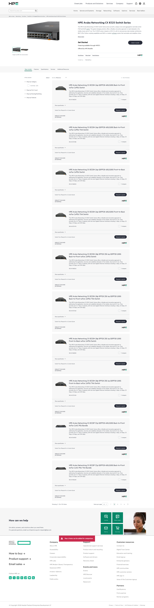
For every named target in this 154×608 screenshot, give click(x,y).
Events (85, 570)
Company (119, 3)
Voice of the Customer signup (127, 579)
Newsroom (87, 582)
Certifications (121, 589)
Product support (117, 520)
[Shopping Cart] (136, 3)
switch (88, 29)
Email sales (15, 564)
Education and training (124, 553)
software (114, 33)
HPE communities (123, 568)
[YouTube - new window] (29, 577)
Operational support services (93, 546)
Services (109, 3)
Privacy (111, 605)
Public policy (54, 579)
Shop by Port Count (32, 90)
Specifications (95, 55)
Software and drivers (90, 557)
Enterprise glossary (123, 561)
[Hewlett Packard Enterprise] (13, 3)
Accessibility (54, 549)
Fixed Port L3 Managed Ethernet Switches (36, 16)
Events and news (90, 567)
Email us (106, 531)
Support (130, 3)
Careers (52, 553)
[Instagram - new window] (18, 577)
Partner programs (123, 597)
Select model (135, 43)
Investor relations (55, 571)
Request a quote (120, 110)
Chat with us (88, 60)
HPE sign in (120, 576)
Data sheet (87, 55)
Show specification (59, 105)
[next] (128, 504)
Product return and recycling (93, 549)
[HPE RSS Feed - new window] (33, 577)
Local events (87, 578)
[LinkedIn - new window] (10, 577)
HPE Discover (87, 574)
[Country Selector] (140, 3)
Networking (18, 16)
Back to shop (11, 16)
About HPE (53, 546)
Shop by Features (31, 97)
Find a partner (121, 593)
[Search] (35, 10)
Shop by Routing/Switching (34, 94)
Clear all (47, 77)
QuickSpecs (81, 55)
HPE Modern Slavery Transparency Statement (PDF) (61, 566)
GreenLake (78, 3)
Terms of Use (119, 605)
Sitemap (142, 605)
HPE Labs (53, 561)
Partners (120, 585)
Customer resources (125, 542)
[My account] (144, 3)
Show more (81, 36)
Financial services (123, 564)
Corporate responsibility (58, 557)
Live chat (106, 520)
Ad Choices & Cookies (131, 605)
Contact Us (120, 546)
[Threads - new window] (21, 577)
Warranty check (88, 561)
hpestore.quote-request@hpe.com (40, 530)
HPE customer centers (124, 572)
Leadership (53, 575)
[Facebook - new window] (25, 577)
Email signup (121, 557)
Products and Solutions (94, 3)
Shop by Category (31, 81)
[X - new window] (14, 577)
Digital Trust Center (123, 549)
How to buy (117, 531)
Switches (24, 16)
